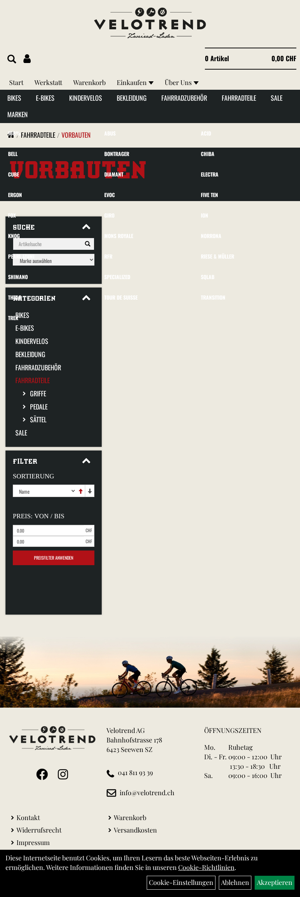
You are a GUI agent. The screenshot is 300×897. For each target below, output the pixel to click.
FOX (12, 215)
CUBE (13, 174)
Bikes (14, 98)
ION (204, 215)
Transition (213, 297)
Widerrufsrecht (38, 830)
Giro (109, 215)
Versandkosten (135, 830)
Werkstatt (48, 82)
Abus (110, 133)
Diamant (113, 174)
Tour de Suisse (121, 297)
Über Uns (178, 82)
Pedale (39, 406)
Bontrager (116, 153)
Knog (14, 236)
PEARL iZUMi (21, 256)
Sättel (38, 419)
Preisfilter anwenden (53, 558)
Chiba (207, 153)
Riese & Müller (217, 256)
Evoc (109, 195)
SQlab (207, 277)
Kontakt (28, 817)
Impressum (33, 842)
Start (16, 82)
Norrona (211, 236)
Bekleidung (132, 98)
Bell (13, 153)
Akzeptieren (274, 882)
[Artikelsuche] (11, 59)
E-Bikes (45, 98)
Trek (13, 318)
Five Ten (209, 195)
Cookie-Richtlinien (206, 867)
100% (14, 133)
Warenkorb (89, 82)
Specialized (117, 277)
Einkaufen (132, 82)
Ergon (15, 195)
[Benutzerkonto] (27, 58)
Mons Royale (118, 236)
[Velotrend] (150, 22)
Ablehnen (235, 882)
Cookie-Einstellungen (181, 882)
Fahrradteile (239, 98)
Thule (14, 297)
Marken (17, 114)
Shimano (18, 277)
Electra (209, 174)
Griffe (38, 393)
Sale (276, 98)
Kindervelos (85, 98)
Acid (206, 133)
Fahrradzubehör (184, 98)
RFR (108, 256)
